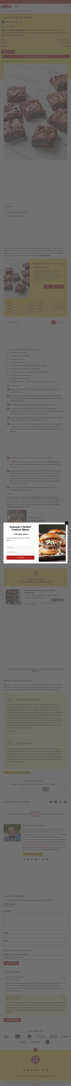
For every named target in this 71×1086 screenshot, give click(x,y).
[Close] (66, 523)
